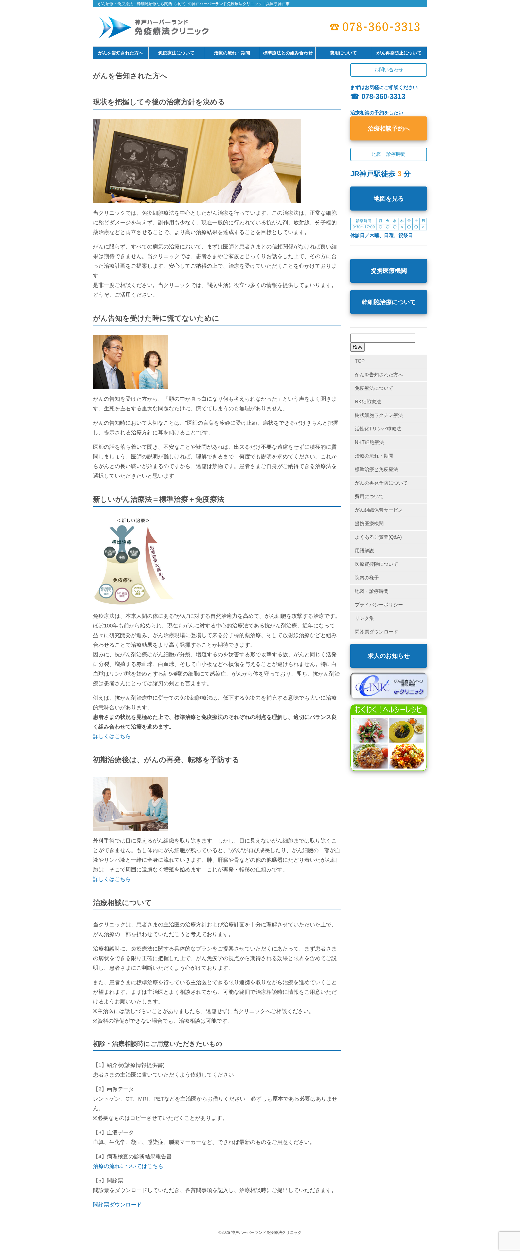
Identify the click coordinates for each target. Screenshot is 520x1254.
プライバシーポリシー (379, 604)
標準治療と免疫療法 (376, 469)
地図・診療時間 (371, 591)
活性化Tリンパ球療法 (378, 428)
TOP (360, 361)
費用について (343, 52)
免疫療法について (176, 52)
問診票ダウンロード (117, 1205)
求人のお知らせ (389, 655)
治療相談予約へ (389, 128)
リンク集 (364, 618)
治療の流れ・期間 (232, 52)
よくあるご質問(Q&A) (378, 537)
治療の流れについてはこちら (128, 1166)
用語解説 (364, 550)
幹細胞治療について (389, 302)
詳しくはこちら (112, 736)
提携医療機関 (389, 270)
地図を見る (389, 198)
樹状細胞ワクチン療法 (379, 415)
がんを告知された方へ (120, 52)
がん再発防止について (399, 52)
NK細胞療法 (368, 401)
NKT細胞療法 (369, 442)
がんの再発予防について (381, 482)
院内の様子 (367, 577)
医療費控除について (376, 564)
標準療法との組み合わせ (288, 52)
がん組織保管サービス (379, 510)
